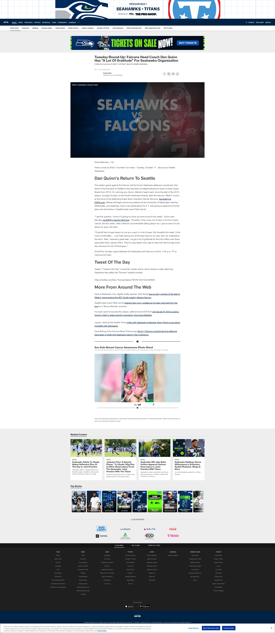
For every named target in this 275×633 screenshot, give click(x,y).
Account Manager (218, 590)
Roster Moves (83, 580)
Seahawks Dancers (130, 576)
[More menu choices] (78, 22)
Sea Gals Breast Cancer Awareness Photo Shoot (124, 347)
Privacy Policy (102, 631)
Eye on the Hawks (130, 555)
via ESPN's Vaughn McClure (116, 220)
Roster (58, 555)
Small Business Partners (58, 583)
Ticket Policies (218, 580)
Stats (58, 569)
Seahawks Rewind (152, 566)
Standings (58, 566)
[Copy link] (177, 74)
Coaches (58, 562)
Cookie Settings (193, 628)
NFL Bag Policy (195, 576)
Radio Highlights (152, 555)
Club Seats (218, 569)
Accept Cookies (229, 628)
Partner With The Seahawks (58, 587)
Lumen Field (195, 555)
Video (107, 552)
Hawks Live (152, 573)
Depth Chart (58, 559)
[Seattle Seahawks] (137, 616)
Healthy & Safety (195, 562)
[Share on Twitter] (169, 75)
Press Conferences (107, 576)
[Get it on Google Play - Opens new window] (144, 607)
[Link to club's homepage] (6, 22)
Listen (152, 552)
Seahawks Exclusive (107, 569)
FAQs (194, 580)
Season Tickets (218, 559)
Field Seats (218, 573)
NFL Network (107, 580)
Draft (83, 555)
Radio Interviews (152, 559)
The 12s (130, 583)
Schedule (173, 552)
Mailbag (83, 573)
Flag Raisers (130, 580)
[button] (137, 120)
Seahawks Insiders (152, 562)
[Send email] (173, 75)
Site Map (83, 594)
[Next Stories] (201, 501)
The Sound (107, 559)
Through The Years (130, 559)
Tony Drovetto (107, 73)
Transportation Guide (195, 559)
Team (58, 552)
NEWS (83, 552)
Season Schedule (173, 555)
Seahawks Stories (152, 569)
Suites (218, 566)
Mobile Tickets (218, 562)
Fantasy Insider (83, 583)
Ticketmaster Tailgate (195, 566)
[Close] (271, 628)
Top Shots (130, 566)
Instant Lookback (83, 566)
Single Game (218, 555)
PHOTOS (130, 552)
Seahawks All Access (107, 562)
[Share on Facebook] (164, 75)
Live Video (107, 583)
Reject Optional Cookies (211, 628)
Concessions (195, 569)
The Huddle (152, 580)
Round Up (83, 559)
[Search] (246, 22)
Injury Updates (83, 562)
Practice (130, 573)
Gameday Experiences (195, 573)
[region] (137, 628)
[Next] (153, 404)
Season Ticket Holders (218, 583)
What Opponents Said (83, 590)
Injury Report (58, 573)
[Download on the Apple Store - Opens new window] (130, 606)
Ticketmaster (218, 587)
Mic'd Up (107, 566)
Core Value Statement (58, 580)
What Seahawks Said (83, 587)
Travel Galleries (130, 562)
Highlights (107, 555)
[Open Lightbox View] (137, 383)
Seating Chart (218, 576)
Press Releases (83, 576)
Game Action (130, 569)
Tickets (218, 552)
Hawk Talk (152, 576)
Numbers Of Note (83, 569)
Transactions (58, 576)
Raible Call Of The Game (107, 573)
